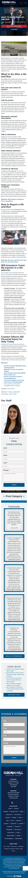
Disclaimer (10, 873)
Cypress (7, 817)
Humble (14, 817)
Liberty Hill (13, 823)
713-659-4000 (14, 29)
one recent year (6, 209)
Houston (13, 779)
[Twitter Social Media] (12, 802)
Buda (21, 811)
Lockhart (21, 823)
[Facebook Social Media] (9, 802)
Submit (14, 485)
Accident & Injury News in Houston (11, 848)
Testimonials (20, 846)
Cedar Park (9, 814)
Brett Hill (17, 392)
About (8, 846)
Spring (18, 835)
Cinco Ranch (17, 814)
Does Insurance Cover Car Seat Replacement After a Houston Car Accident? (15, 674)
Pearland (17, 826)
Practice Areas (14, 846)
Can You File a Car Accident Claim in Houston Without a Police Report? (14, 679)
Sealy (17, 832)
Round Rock (10, 832)
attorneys (21, 344)
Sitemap (22, 873)
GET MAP (13, 786)
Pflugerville (9, 829)
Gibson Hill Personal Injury (10, 344)
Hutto (20, 817)
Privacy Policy (17, 873)
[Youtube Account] (18, 802)
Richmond (17, 829)
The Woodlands (8, 838)
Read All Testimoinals (14, 656)
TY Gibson (10, 392)
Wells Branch (18, 838)
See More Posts (14, 694)
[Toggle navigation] (25, 3)
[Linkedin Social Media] (15, 802)
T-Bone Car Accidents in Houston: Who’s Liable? (15, 670)
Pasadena (10, 826)
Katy (7, 820)
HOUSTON (13, 790)
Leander (6, 823)
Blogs (21, 848)
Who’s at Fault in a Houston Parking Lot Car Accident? (13, 684)
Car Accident (11, 388)
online (12, 359)
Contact (13, 850)
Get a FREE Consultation (14, 26)
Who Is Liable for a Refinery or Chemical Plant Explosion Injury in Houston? (14, 688)
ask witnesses (9, 136)
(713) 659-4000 (13, 798)
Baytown (6, 811)
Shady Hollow (10, 835)
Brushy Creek (14, 811)
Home (4, 846)
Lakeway (18, 820)
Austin (10, 808)
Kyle (12, 820)
